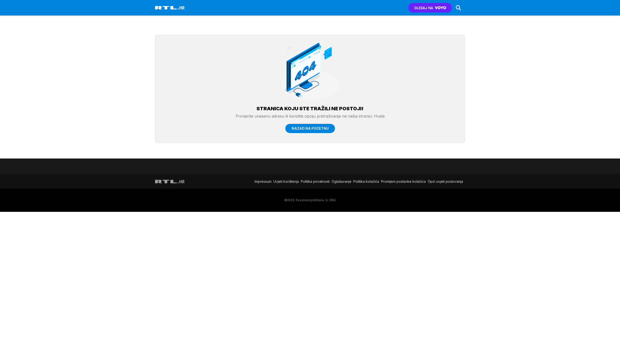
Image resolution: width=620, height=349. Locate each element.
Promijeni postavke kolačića (403, 181)
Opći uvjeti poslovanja (445, 181)
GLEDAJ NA (423, 8)
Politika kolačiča (366, 181)
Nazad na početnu (310, 128)
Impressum (263, 181)
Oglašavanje (341, 181)
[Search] (458, 7)
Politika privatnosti (315, 181)
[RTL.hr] (170, 8)
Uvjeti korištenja (286, 181)
